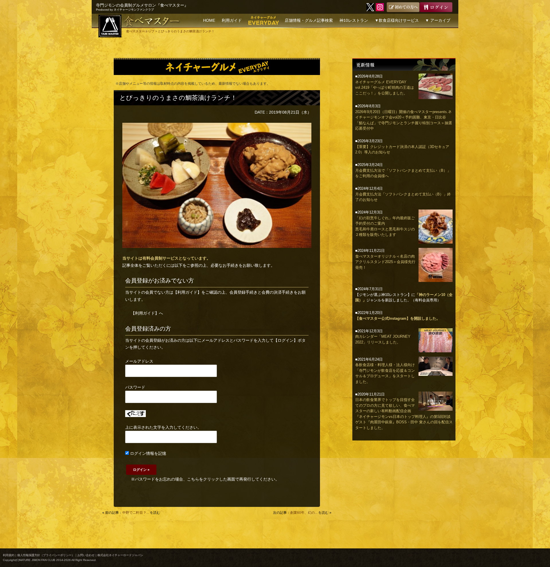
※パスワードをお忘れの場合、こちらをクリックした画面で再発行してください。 (205, 479)
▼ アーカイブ (437, 20)
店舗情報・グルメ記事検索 (309, 20)
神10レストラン (353, 20)
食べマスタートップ (140, 31)
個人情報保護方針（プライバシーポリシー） (45, 555)
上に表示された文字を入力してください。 (163, 427)
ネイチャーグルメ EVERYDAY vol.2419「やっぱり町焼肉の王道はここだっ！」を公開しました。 (384, 87)
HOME (209, 20)
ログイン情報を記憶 (147, 453)
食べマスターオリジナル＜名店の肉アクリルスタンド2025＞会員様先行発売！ (385, 262)
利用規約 (8, 555)
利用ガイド (232, 20)
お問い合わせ (86, 555)
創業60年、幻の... (303, 513)
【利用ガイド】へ (147, 313)
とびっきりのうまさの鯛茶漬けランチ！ (178, 97)
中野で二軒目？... (135, 513)
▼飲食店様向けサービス (397, 20)
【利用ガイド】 (187, 292)
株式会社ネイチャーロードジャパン (120, 555)
